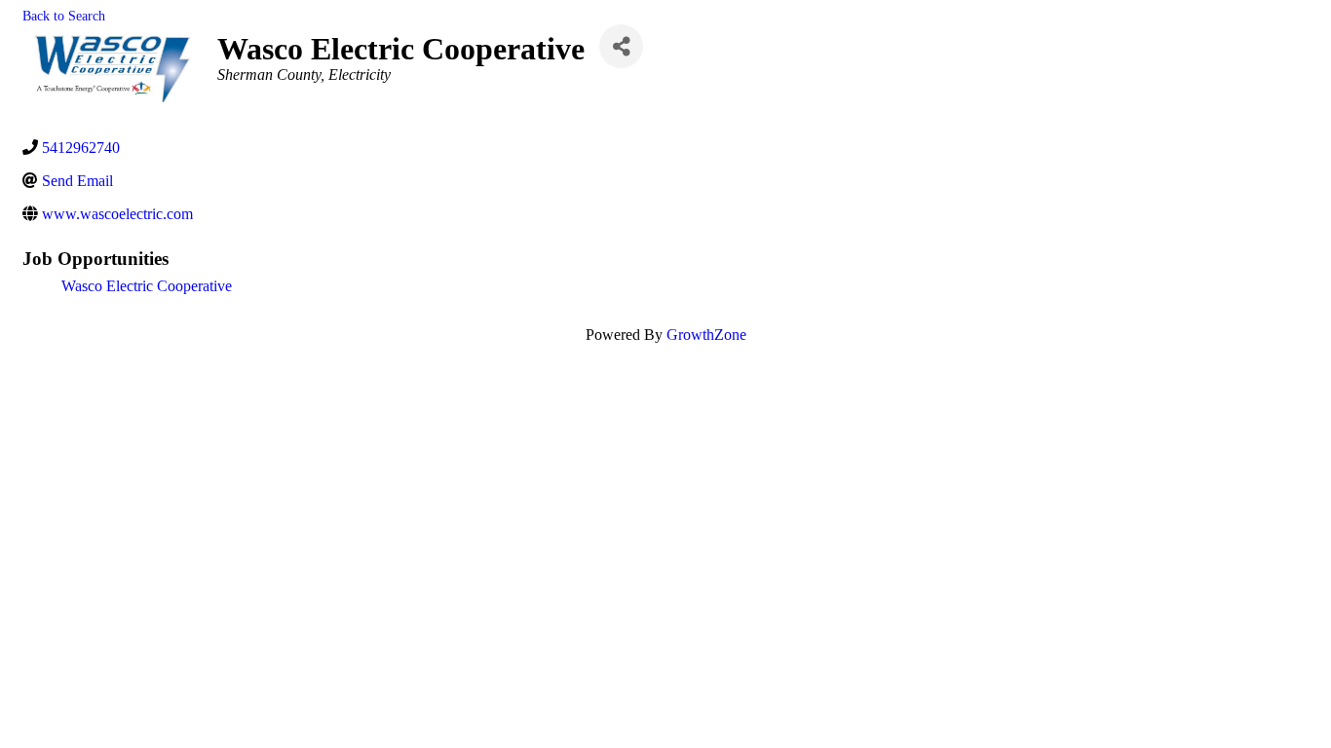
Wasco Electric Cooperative (146, 286)
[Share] (621, 46)
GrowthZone (706, 334)
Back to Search (63, 15)
